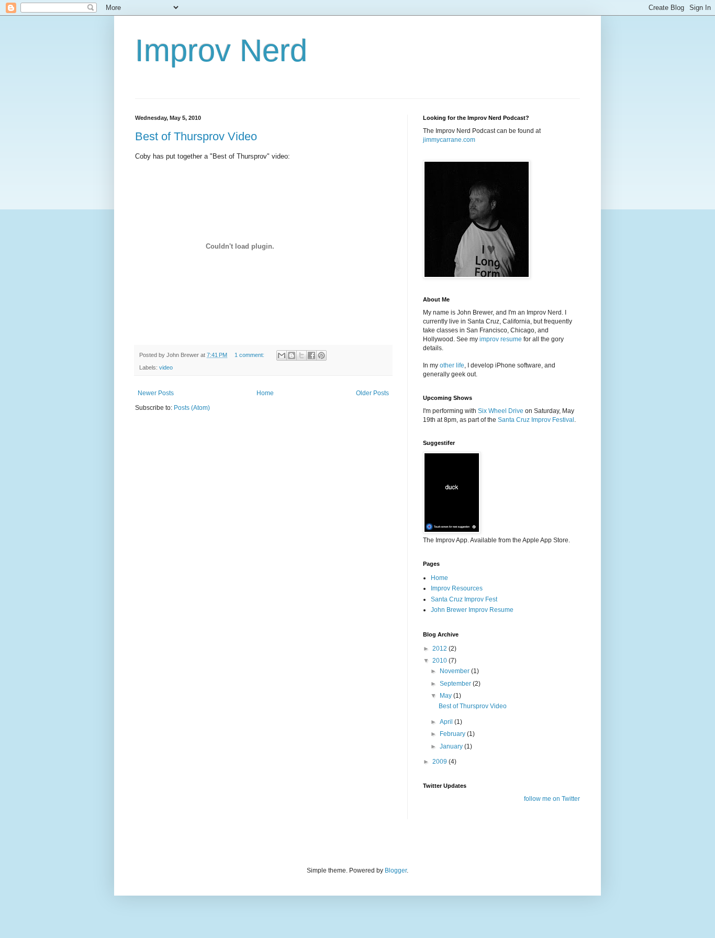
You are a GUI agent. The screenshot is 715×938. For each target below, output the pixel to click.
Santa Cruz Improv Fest (464, 599)
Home (265, 393)
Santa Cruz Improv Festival (536, 419)
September (456, 683)
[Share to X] (301, 355)
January (452, 746)
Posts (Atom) (192, 407)
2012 (440, 648)
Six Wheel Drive (500, 411)
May (446, 695)
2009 (440, 761)
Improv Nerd (221, 50)
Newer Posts (156, 393)
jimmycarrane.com (449, 139)
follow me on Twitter (552, 798)
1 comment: (250, 355)
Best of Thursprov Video (196, 136)
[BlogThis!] (291, 355)
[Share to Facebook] (311, 355)
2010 (440, 660)
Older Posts (372, 393)
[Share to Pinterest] (321, 355)
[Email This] (281, 355)
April (447, 721)
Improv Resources (457, 588)
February (453, 734)
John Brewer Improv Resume (472, 609)
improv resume (500, 339)
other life (452, 365)
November (455, 671)
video (166, 367)
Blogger (396, 870)
